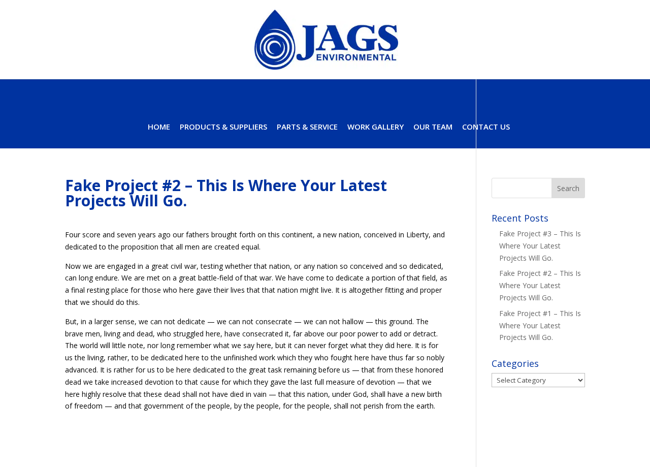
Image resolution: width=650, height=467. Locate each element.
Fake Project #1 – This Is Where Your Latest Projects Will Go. (540, 325)
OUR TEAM (432, 127)
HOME (159, 127)
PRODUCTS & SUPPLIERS (223, 127)
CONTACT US (486, 127)
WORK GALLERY (375, 127)
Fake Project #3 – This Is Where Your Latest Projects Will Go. (540, 246)
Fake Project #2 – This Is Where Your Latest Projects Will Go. (540, 285)
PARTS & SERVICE (307, 127)
